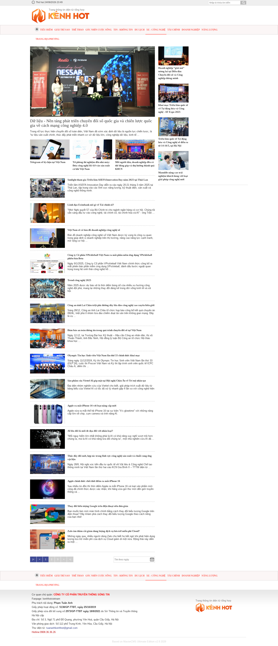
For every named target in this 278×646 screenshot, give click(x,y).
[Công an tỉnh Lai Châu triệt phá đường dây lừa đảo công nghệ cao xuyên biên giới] (47, 313)
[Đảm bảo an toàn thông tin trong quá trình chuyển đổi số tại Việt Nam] (47, 338)
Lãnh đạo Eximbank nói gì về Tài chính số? (91, 204)
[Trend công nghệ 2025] (47, 288)
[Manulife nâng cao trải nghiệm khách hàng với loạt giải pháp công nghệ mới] (173, 160)
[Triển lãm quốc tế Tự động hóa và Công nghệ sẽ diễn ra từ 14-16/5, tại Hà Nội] (173, 126)
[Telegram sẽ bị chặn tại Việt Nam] (50, 149)
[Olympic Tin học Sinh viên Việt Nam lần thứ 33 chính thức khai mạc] (47, 364)
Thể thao (78, 29)
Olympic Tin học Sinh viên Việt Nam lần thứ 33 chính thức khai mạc (104, 355)
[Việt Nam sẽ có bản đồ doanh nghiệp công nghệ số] (47, 238)
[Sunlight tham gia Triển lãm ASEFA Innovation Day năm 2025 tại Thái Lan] (47, 188)
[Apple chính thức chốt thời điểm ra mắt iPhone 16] (47, 489)
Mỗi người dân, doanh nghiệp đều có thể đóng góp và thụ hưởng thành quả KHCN (135, 165)
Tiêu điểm (46, 29)
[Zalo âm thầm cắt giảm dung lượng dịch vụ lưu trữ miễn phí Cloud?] (47, 539)
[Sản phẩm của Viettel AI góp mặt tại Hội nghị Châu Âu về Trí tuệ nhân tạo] (47, 389)
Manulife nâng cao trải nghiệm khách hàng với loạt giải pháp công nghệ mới (173, 176)
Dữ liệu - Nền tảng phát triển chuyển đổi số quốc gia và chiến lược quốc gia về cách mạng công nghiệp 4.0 (91, 123)
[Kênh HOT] (37, 29)
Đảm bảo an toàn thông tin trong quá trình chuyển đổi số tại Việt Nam (104, 330)
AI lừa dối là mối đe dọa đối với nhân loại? (90, 430)
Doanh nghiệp (191, 29)
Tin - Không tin (123, 29)
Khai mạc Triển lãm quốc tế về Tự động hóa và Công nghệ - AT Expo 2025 (173, 108)
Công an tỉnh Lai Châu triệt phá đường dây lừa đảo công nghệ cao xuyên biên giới (111, 305)
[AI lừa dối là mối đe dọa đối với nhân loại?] (47, 439)
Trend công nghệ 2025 (79, 280)
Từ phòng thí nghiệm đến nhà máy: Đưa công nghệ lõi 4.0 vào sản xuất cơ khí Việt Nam (91, 165)
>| (70, 559)
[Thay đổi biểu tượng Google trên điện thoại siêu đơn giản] (47, 514)
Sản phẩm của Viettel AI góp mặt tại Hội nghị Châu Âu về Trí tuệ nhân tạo (107, 380)
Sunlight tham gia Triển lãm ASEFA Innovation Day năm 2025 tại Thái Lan (108, 179)
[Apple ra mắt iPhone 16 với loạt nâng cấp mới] (47, 414)
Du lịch (139, 29)
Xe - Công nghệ (155, 29)
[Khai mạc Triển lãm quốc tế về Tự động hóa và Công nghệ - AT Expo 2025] (173, 93)
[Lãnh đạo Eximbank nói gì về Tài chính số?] (47, 213)
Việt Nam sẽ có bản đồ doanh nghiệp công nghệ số (94, 230)
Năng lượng (209, 29)
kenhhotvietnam (51, 598)
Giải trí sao (62, 29)
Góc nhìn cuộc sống (98, 29)
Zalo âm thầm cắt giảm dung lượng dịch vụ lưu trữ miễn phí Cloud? (104, 531)
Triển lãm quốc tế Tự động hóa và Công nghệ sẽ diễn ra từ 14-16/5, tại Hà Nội (173, 142)
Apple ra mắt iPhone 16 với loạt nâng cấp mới (92, 405)
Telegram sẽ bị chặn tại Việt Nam (47, 162)
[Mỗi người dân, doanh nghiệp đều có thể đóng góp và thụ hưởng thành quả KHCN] (135, 149)
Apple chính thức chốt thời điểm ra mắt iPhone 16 (94, 481)
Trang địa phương (47, 39)
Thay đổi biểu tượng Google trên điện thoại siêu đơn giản (98, 506)
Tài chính (173, 29)
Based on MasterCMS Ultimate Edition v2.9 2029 (139, 641)
